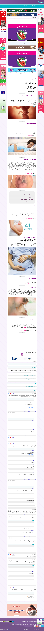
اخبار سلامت (5, 5)
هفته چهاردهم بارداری (29, 218)
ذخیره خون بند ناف (25, 368)
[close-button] (36, 618)
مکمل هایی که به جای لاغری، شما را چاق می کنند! (30, 378)
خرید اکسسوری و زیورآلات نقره (32, 368)
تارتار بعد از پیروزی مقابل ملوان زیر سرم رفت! (30, 386)
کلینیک (2, 5)
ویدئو (9, 5)
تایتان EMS (19, 370)
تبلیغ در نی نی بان (17, 624)
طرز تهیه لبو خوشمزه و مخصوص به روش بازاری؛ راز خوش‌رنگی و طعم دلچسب (23, 195)
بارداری (29, 5)
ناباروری (33, 5)
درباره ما (31, 624)
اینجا (32, 216)
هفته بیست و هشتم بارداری (28, 173)
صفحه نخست (41, 5)
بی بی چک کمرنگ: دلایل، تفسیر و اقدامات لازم (27, 194)
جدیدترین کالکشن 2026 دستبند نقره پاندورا (13, 368)
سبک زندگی (13, 5)
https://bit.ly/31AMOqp (31, 491)
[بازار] (2, 621)
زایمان (26, 5)
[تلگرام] (41, 626)
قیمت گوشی (20, 368)
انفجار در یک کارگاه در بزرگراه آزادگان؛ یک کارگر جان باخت (28, 385)
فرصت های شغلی (24, 624)
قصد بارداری (37, 5)
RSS (10, 624)
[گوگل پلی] (7, 621)
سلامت (17, 5)
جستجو (33, 624)
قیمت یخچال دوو (29, 370)
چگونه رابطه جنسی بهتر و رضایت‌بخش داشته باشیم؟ (29, 374)
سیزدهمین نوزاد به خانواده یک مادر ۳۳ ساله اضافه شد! (29, 376)
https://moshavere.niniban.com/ (30, 407)
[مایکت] (11, 622)
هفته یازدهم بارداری (29, 135)
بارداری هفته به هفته (37, 624)
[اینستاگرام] (36, 626)
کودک (20, 5)
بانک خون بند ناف (24, 370)
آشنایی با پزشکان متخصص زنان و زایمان (24, 283)
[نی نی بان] (41, 2)
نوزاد (23, 5)
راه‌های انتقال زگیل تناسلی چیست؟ (28, 197)
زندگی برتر (13, 624)
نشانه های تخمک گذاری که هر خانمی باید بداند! (27, 199)
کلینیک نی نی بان (23, 330)
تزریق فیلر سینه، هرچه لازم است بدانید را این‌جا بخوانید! (26, 201)
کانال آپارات (21, 624)
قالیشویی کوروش (34, 370)
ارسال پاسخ (13, 393)
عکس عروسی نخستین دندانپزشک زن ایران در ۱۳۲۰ (30, 379)
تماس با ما (28, 624)
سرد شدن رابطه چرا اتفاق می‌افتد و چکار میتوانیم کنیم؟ (29, 375)
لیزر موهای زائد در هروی (14, 370)
